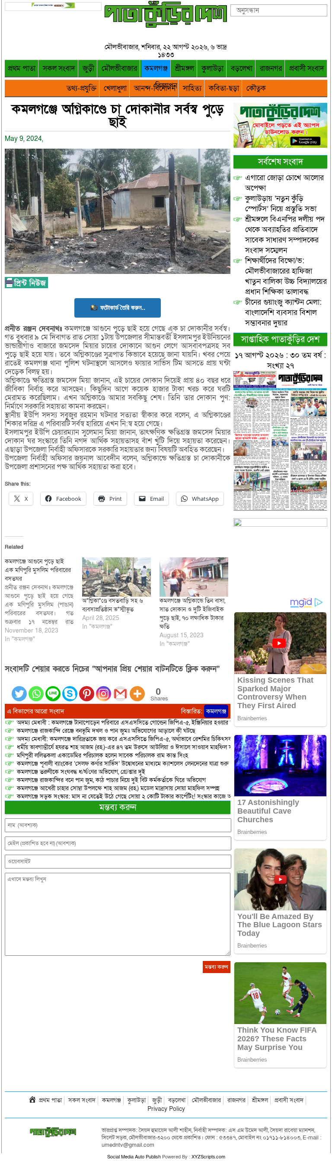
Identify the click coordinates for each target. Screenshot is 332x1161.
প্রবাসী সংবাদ (306, 68)
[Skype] (69, 688)
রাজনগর (271, 68)
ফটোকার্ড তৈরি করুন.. (122, 307)
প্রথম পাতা (21, 68)
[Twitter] (19, 688)
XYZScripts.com (208, 1157)
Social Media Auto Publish (134, 1157)
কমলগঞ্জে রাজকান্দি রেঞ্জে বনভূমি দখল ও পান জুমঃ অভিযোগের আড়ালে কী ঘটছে (106, 731)
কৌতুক (256, 88)
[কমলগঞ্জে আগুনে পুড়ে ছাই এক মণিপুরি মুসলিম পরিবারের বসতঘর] (43, 600)
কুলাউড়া (212, 68)
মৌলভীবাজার (119, 68)
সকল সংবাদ (59, 68)
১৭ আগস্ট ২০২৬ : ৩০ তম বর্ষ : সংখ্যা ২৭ (280, 360)
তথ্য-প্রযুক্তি (81, 88)
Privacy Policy (166, 1109)
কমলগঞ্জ (156, 68)
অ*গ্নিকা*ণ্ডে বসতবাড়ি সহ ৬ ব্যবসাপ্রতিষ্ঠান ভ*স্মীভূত (112, 605)
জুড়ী (88, 68)
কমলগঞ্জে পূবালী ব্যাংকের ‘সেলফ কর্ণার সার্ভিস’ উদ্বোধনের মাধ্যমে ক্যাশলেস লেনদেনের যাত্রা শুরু (122, 764)
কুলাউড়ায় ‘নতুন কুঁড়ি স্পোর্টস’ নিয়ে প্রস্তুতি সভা (280, 204)
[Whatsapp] (36, 688)
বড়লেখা (241, 68)
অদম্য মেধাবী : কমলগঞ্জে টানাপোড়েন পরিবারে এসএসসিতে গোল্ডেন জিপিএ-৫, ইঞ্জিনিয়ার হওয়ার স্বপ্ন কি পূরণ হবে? (143, 723)
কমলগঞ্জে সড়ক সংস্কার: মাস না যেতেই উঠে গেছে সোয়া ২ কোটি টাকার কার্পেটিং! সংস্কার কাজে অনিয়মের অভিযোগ (143, 796)
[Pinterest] (86, 688)
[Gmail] (120, 688)
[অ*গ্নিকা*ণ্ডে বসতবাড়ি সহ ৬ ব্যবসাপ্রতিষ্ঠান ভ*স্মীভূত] (116, 577)
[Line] (53, 688)
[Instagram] (103, 688)
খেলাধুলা (115, 88)
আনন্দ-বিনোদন (155, 88)
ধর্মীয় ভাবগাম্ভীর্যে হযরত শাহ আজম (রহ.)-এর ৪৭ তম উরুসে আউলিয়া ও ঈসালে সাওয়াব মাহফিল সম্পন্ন (129, 747)
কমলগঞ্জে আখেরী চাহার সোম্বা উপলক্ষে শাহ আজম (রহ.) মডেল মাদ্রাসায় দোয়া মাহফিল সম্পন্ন (118, 788)
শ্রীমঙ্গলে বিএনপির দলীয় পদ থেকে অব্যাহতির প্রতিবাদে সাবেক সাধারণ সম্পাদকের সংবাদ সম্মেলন (285, 234)
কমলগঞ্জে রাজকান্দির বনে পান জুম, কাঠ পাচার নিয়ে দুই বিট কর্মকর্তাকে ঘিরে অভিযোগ (111, 780)
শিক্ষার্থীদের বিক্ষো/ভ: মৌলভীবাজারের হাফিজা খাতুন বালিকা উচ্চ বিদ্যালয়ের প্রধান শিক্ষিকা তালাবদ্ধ (286, 276)
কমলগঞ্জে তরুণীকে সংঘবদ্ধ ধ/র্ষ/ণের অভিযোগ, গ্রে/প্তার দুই (81, 772)
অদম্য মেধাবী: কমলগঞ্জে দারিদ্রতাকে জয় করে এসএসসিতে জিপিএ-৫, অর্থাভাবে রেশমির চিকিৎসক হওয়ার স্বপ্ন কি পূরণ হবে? (153, 739)
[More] (137, 688)
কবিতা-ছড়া (224, 88)
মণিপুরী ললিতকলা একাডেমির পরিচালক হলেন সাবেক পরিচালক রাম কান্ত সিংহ (102, 755)
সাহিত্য (192, 88)
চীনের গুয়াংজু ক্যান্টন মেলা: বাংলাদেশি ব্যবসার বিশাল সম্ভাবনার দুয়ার (283, 312)
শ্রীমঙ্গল (184, 68)
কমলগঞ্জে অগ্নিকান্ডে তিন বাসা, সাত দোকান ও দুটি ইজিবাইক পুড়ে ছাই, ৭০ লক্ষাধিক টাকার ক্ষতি (192, 614)
